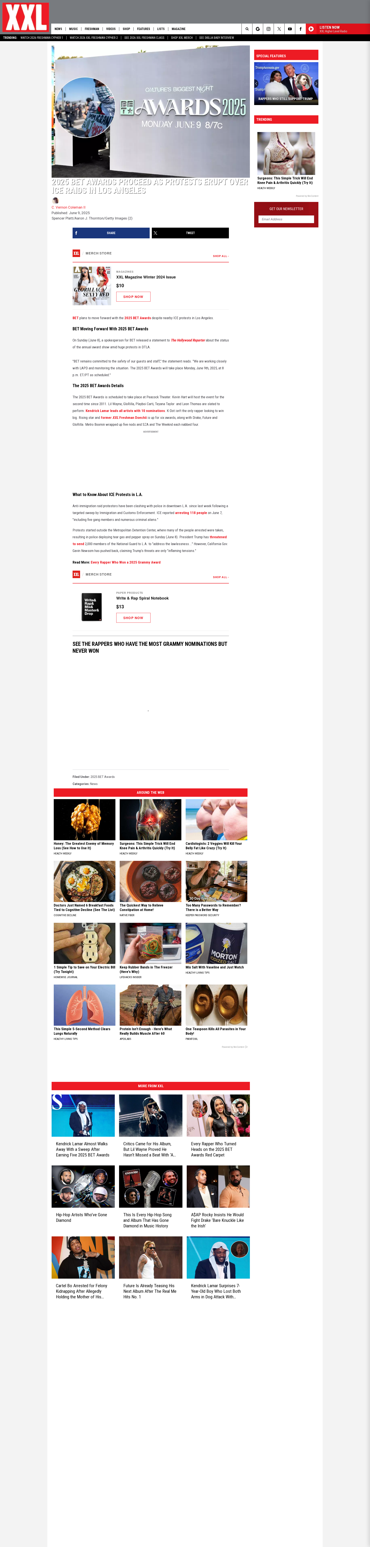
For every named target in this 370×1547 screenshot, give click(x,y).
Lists (161, 29)
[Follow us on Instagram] (268, 29)
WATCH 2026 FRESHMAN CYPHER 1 (42, 37)
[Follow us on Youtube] (290, 29)
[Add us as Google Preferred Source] (257, 29)
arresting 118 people (191, 513)
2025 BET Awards (137, 318)
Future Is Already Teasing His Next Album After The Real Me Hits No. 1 (149, 1291)
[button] (151, 286)
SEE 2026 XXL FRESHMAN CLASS (144, 37)
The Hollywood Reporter (188, 340)
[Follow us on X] (279, 29)
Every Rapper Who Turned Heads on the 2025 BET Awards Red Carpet (213, 1149)
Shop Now (133, 296)
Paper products (129, 592)
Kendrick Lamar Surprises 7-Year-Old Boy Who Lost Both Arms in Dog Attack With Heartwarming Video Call (216, 1291)
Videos (111, 29)
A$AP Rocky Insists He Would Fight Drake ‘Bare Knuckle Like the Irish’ (217, 1220)
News (58, 29)
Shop (126, 29)
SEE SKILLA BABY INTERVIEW (216, 37)
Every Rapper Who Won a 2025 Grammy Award (126, 562)
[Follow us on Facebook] (300, 29)
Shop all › (221, 256)
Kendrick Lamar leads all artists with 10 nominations (125, 411)
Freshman (92, 29)
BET (76, 318)
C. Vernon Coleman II (68, 207)
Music (73, 29)
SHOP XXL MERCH (182, 37)
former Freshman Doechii (124, 417)
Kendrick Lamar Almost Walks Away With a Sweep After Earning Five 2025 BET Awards (82, 1149)
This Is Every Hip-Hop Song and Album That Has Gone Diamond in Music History (147, 1220)
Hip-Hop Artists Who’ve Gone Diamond (81, 1217)
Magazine (178, 29)
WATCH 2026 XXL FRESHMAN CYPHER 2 (94, 37)
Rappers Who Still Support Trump (285, 99)
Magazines (125, 271)
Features (143, 29)
